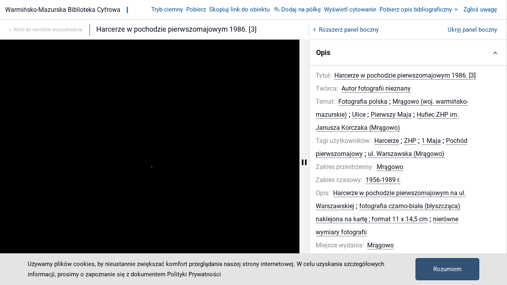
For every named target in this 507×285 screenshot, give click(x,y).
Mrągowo (390, 167)
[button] (408, 52)
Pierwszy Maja (391, 114)
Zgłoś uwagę (480, 9)
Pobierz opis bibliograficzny (415, 9)
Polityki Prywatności (194, 274)
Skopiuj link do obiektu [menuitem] (239, 9)
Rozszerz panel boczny (349, 29)
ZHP (410, 140)
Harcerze (386, 140)
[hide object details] (304, 162)
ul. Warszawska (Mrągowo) (406, 154)
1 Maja (431, 140)
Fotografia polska (362, 101)
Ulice (359, 114)
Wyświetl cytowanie (350, 9)
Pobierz (196, 9)
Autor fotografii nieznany (376, 88)
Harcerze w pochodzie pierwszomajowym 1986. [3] (405, 75)
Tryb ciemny (167, 9)
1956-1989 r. (383, 180)
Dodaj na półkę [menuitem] (301, 9)
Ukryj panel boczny (472, 29)
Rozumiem (447, 269)
